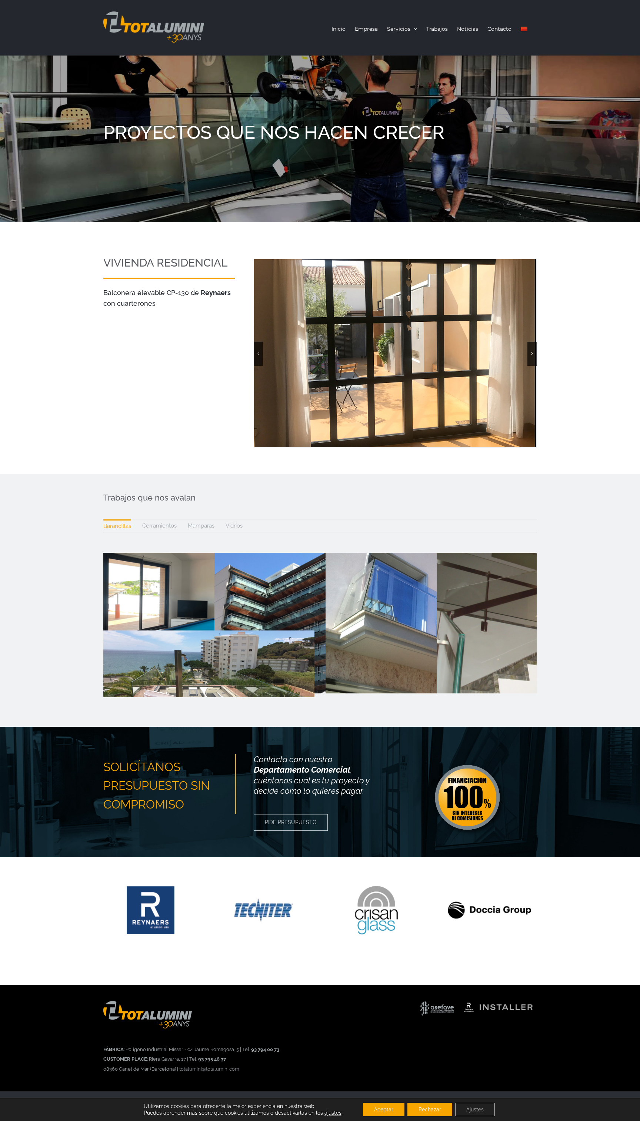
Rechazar (430, 1109)
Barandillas (117, 526)
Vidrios (234, 525)
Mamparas (201, 525)
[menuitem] (117, 525)
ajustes (332, 1113)
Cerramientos (159, 525)
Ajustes (475, 1109)
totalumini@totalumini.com (209, 1069)
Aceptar (383, 1109)
